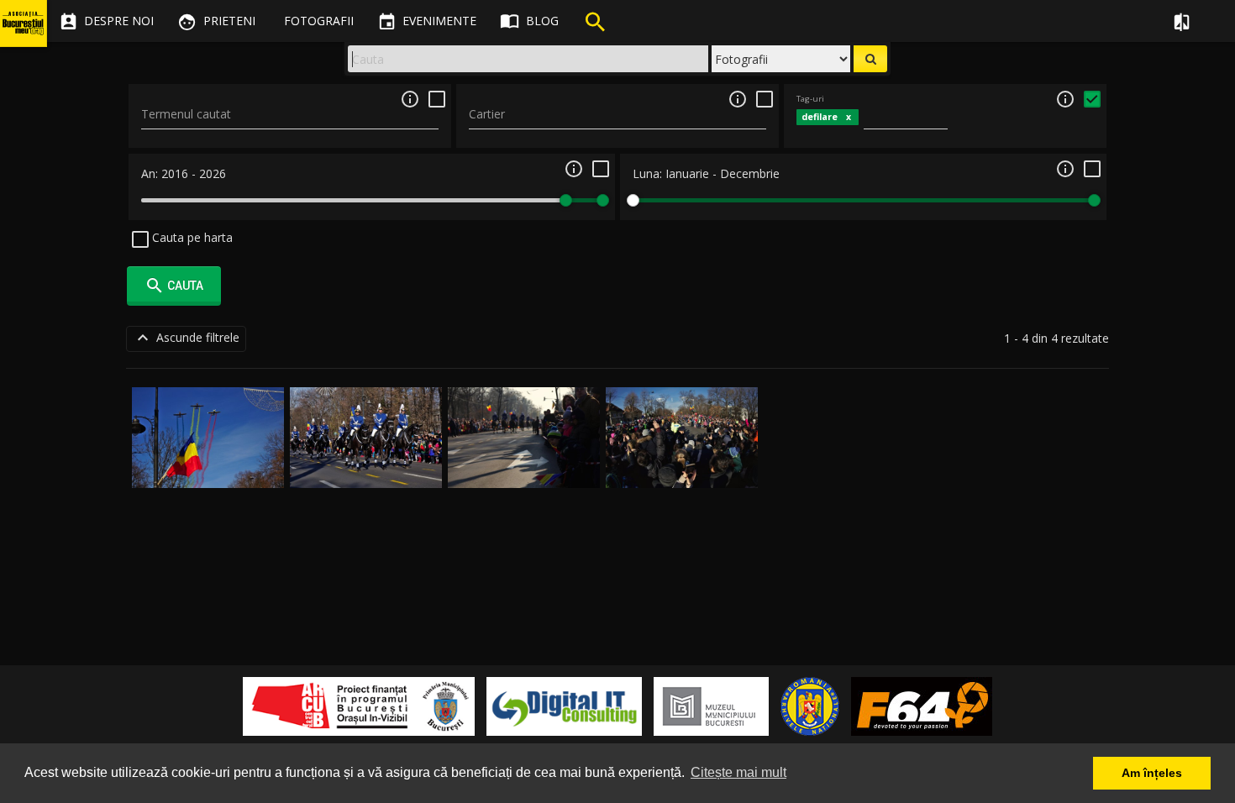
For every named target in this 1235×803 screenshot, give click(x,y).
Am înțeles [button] (1152, 772)
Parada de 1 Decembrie (208, 468)
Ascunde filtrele (186, 338)
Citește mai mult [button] (738, 772)
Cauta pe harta (191, 237)
